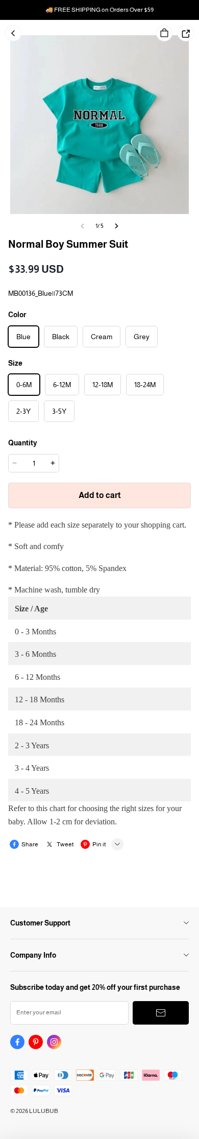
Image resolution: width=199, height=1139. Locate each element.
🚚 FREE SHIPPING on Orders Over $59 (99, 9)
